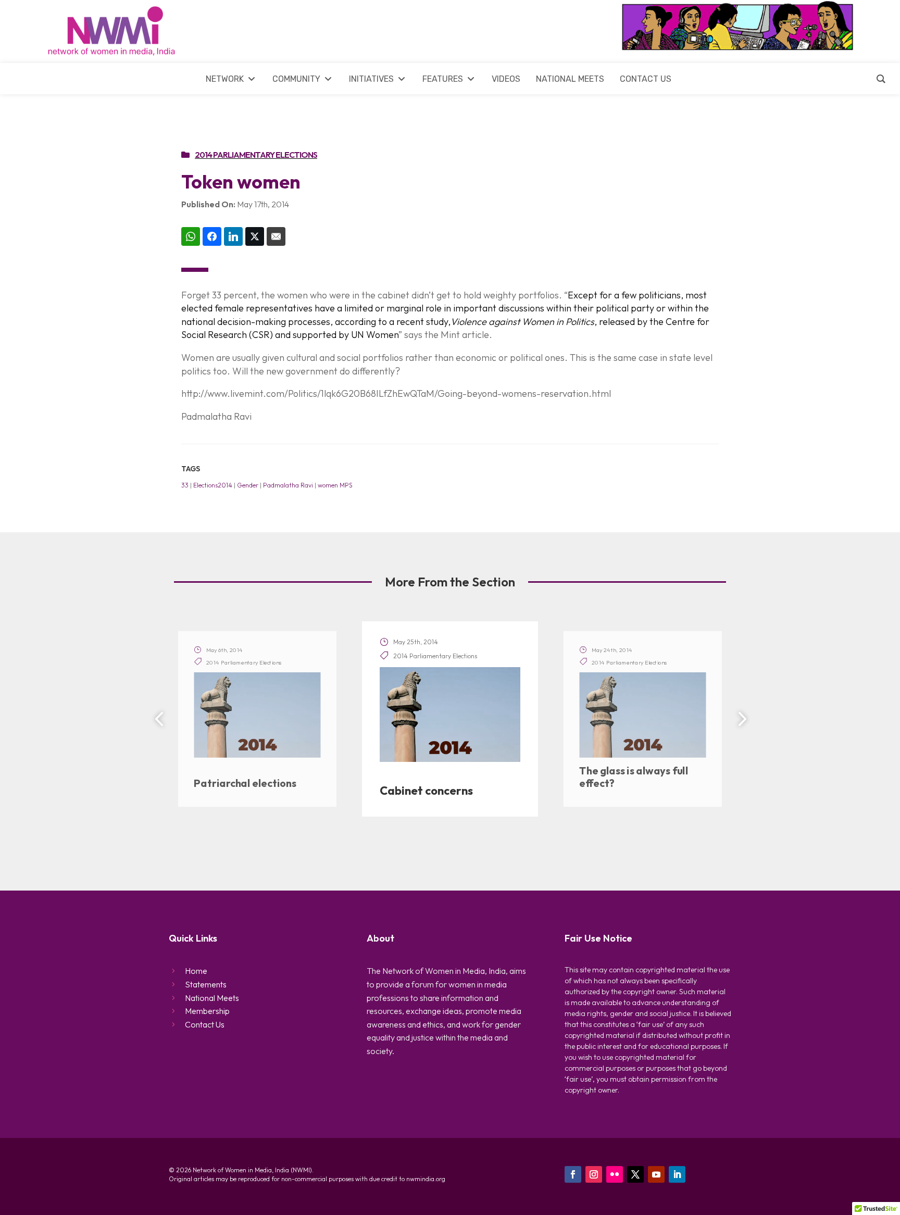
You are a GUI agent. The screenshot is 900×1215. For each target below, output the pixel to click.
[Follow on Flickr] (614, 1174)
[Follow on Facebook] (573, 1174)
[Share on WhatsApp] (190, 236)
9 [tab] (509, 847)
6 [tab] (462, 847)
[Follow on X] (635, 1174)
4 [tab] (431, 847)
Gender (247, 485)
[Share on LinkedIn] (233, 236)
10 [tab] (524, 847)
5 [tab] (446, 847)
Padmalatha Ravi (288, 485)
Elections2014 (212, 485)
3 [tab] (415, 847)
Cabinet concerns (426, 790)
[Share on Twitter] (254, 236)
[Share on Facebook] (212, 236)
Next (739, 719)
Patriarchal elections (245, 783)
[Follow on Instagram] (593, 1174)
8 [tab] (493, 847)
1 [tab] (384, 847)
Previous (161, 719)
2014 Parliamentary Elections (256, 154)
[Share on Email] (276, 236)
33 (185, 485)
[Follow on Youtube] (656, 1174)
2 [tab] (399, 847)
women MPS (335, 485)
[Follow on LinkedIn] (677, 1174)
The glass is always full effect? (633, 777)
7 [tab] (477, 847)
